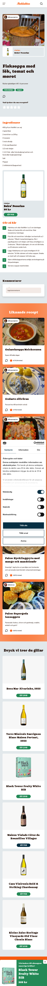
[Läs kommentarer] (4, 96)
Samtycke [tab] (8, 450)
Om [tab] (38, 450)
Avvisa (23, 541)
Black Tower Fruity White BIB (29, 973)
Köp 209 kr (23, 796)
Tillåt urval (23, 533)
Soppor (19, 90)
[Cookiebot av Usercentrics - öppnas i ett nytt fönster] (33, 443)
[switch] (40, 499)
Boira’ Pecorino (21, 53)
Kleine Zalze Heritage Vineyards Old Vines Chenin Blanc (23, 936)
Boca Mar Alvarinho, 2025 (24, 688)
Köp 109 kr (23, 695)
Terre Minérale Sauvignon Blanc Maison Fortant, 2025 (23, 737)
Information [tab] (23, 450)
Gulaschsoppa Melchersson (23, 349)
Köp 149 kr (23, 946)
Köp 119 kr (23, 748)
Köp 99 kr (10, 215)
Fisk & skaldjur (8, 90)
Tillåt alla (23, 525)
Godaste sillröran (17, 398)
